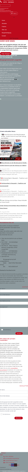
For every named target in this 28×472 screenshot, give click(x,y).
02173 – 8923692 (8, 2)
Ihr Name (2, 389)
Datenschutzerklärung (5, 469)
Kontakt (4, 36)
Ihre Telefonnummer (5, 301)
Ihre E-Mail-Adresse (5, 396)
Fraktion (4, 26)
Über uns (4, 29)
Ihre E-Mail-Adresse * (5, 294)
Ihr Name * (2, 288)
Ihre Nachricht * (4, 307)
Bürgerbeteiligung (6, 32)
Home (3, 20)
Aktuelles (4, 23)
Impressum (3, 467)
